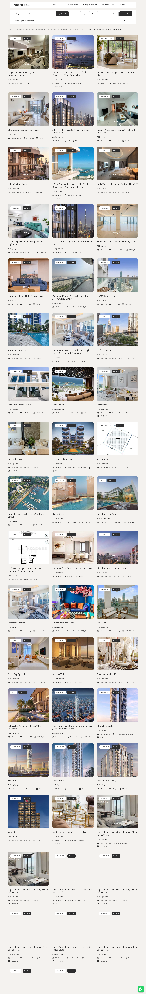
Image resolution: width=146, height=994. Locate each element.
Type (84, 14)
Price (93, 14)
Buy (17, 14)
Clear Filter (126, 14)
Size (114, 14)
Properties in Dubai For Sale (25, 29)
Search (63, 14)
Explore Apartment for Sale (47, 29)
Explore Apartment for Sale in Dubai (71, 29)
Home (10, 29)
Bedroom (104, 14)
